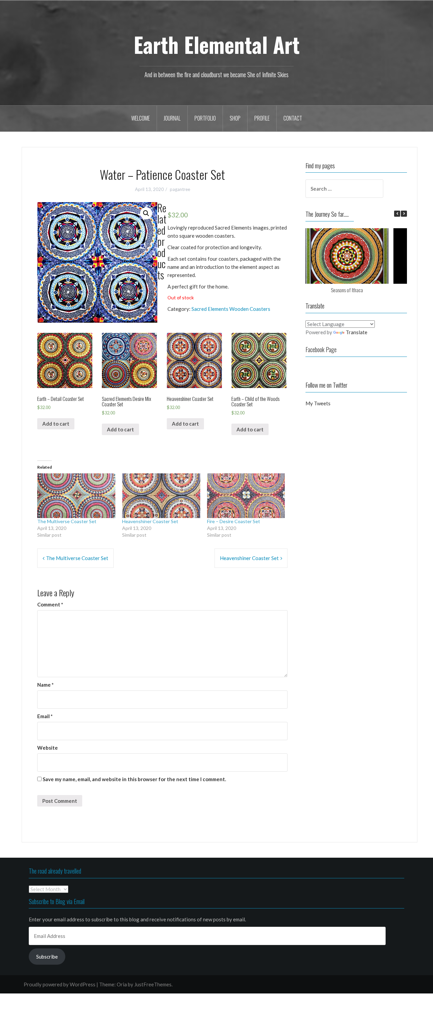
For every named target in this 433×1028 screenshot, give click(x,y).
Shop (235, 118)
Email (45, 716)
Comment (50, 604)
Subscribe (47, 957)
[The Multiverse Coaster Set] (76, 495)
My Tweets (318, 403)
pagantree (180, 189)
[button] (64, 360)
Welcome (140, 118)
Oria (122, 984)
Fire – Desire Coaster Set (233, 521)
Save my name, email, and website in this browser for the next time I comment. (134, 779)
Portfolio (205, 118)
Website (47, 748)
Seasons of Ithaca (347, 290)
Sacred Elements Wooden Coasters (230, 309)
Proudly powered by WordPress (59, 984)
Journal (172, 118)
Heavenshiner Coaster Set (150, 521)
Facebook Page (321, 349)
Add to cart (55, 424)
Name (45, 685)
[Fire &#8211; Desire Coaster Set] (246, 495)
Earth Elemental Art (217, 44)
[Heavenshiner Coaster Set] (161, 495)
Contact (292, 118)
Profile (262, 118)
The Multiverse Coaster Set (66, 521)
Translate (356, 332)
